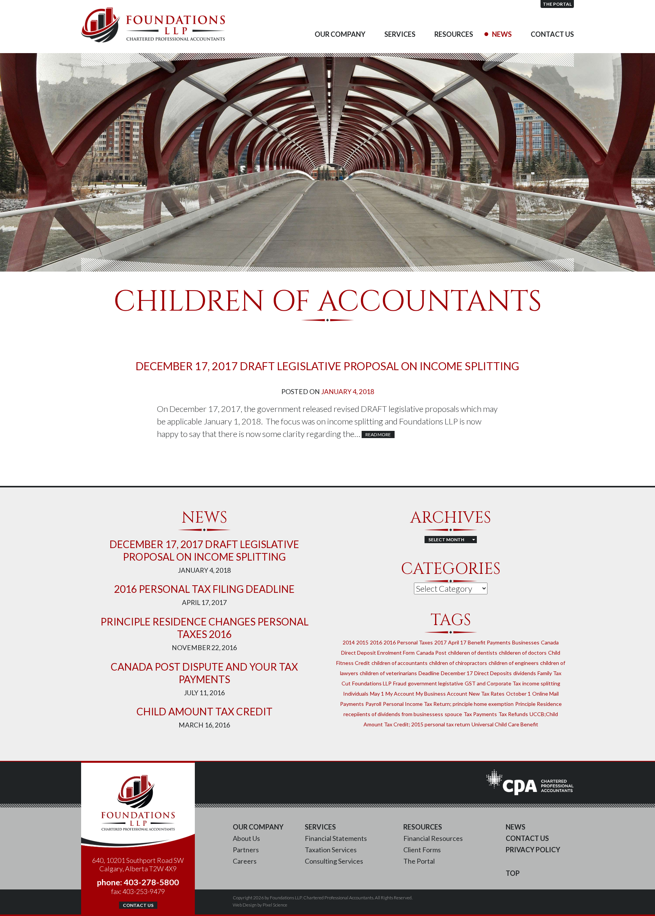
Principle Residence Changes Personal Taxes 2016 (204, 628)
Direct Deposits (493, 673)
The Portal (557, 4)
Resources (453, 34)
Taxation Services (331, 849)
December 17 (457, 673)
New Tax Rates (487, 693)
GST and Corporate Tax (493, 683)
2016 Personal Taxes (408, 642)
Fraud (399, 683)
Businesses (525, 642)
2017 (440, 642)
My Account (399, 693)
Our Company (340, 34)
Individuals (355, 693)
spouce (453, 714)
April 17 (457, 642)
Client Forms (422, 849)
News (502, 34)
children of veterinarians (388, 673)
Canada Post (431, 652)
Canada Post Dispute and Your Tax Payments (204, 673)
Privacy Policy (533, 849)
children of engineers (514, 663)
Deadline (428, 673)
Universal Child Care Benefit (505, 724)
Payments (352, 704)
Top (513, 873)
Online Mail (545, 693)
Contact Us (552, 34)
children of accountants (399, 663)
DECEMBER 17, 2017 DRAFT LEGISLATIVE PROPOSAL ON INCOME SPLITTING (327, 366)
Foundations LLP (372, 683)
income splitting (541, 683)
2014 (349, 642)
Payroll (373, 704)
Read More (378, 434)
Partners (246, 849)
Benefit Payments (489, 642)
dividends (524, 673)
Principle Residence (538, 704)
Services (399, 34)
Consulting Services (334, 861)
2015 (362, 642)
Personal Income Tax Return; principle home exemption (448, 704)
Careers (245, 861)
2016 (376, 642)
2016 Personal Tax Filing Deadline (204, 589)
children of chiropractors (458, 663)
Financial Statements (336, 838)
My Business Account (441, 693)
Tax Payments (480, 714)
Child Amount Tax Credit (204, 711)
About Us (246, 838)
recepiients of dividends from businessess (393, 714)
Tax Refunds (513, 714)
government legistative (435, 683)
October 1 (518, 693)
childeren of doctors (523, 652)
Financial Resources (433, 838)
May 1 (377, 693)
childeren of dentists (472, 652)
